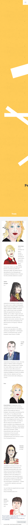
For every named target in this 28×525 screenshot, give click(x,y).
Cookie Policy (7, 519)
